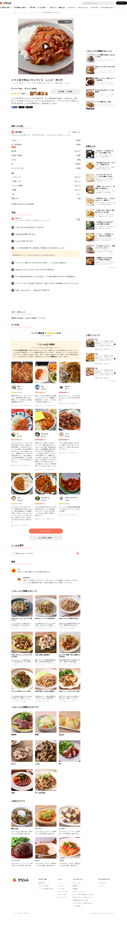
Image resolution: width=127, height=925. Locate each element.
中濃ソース (17, 181)
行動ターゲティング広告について (82, 897)
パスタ (61, 860)
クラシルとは (76, 883)
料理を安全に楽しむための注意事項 (23, 204)
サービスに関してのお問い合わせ (82, 903)
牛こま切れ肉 (16, 144)
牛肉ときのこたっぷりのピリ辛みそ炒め (21, 655)
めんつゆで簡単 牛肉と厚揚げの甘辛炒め (69, 655)
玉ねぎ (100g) (16, 155)
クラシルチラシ (102, 883)
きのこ (13, 764)
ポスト (22, 107)
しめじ (13, 160)
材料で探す (42, 883)
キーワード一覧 (62, 897)
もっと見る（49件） (46, 537)
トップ (60, 883)
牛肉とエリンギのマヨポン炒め (69, 691)
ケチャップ (17, 177)
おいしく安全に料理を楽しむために (83, 894)
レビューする (45, 531)
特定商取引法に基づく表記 (80, 900)
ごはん (13, 140)
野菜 (36, 735)
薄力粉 (13, 151)
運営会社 (75, 886)
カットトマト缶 (17, 168)
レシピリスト (61, 886)
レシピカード (72, 7)
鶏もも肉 (14, 829)
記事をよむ (62, 7)
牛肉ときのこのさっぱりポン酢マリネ (21, 619)
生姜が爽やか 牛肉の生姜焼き (45, 691)
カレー (37, 860)
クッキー (62, 829)
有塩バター (15, 198)
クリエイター (95, 7)
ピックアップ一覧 (63, 891)
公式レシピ (53, 7)
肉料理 (13, 735)
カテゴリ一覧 (61, 894)
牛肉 (13, 793)
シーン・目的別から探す (46, 888)
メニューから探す (44, 886)
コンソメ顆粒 (18, 186)
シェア (15, 107)
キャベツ (38, 829)
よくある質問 (76, 906)
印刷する (30, 107)
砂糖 (14, 190)
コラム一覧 (61, 888)
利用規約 (75, 888)
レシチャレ (101, 886)
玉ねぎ (61, 735)
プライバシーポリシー (79, 891)
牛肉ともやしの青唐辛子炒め (68, 618)
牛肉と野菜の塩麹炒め (42, 655)
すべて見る (112, 267)
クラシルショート (83, 7)
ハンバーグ (15, 860)
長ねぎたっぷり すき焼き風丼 (45, 618)
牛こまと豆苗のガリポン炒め (21, 691)
